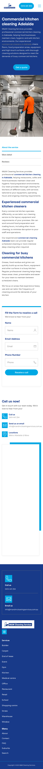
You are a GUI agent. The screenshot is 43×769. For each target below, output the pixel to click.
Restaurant (7, 689)
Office (5, 683)
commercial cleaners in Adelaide (17, 44)
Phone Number (12, 355)
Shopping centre (9, 705)
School (5, 700)
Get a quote (21, 67)
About (5, 733)
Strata (5, 711)
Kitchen (5, 672)
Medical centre (9, 678)
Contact (5, 738)
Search (5, 753)
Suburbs (6, 748)
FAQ (4, 743)
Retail (4, 694)
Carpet (5, 651)
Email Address (12, 338)
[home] (9, 6)
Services (6, 640)
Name (8, 322)
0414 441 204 (26, 6)
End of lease (7, 656)
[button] (39, 6)
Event (4, 661)
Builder (5, 645)
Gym (4, 667)
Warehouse (7, 716)
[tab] (21, 147)
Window (5, 722)
